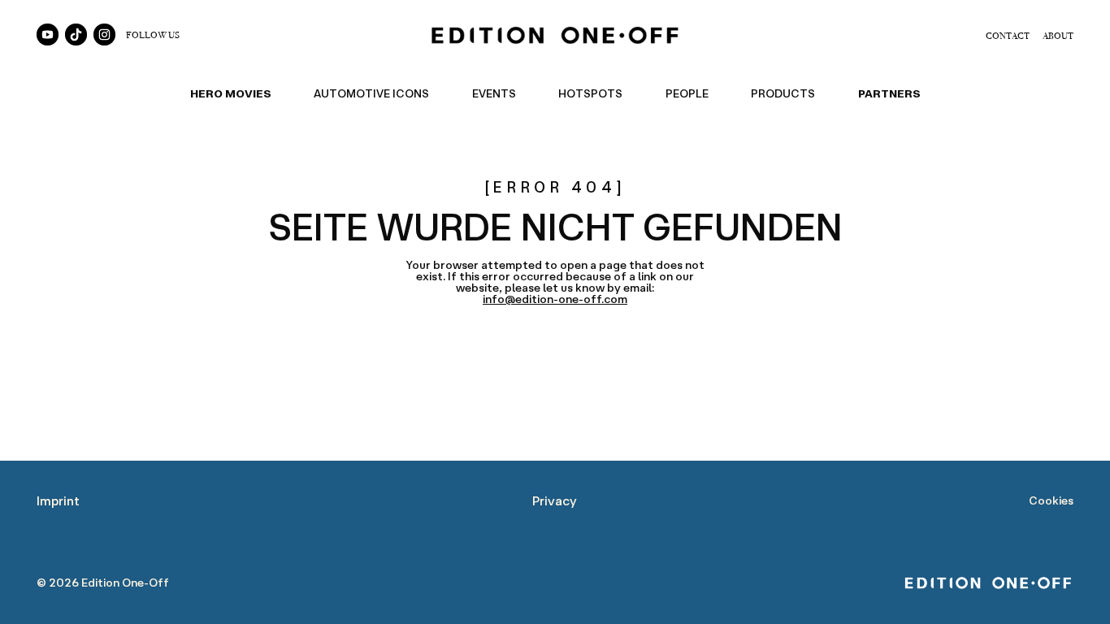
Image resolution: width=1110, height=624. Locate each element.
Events (494, 93)
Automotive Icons (371, 93)
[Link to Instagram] (104, 35)
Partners (889, 93)
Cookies (1051, 500)
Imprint (58, 500)
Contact (1008, 35)
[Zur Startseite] (555, 35)
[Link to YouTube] (48, 35)
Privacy (554, 500)
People (687, 93)
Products (783, 93)
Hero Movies (230, 93)
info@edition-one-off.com (555, 299)
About (1058, 35)
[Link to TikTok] (76, 35)
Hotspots (590, 93)
